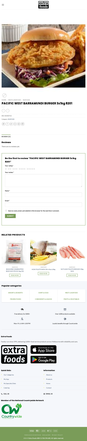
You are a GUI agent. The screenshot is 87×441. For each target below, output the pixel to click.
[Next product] (3, 110)
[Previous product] (7, 110)
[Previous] (1, 260)
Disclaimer (46, 435)
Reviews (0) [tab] (6, 137)
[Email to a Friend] (15, 124)
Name (7, 191)
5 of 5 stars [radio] (30, 169)
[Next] (85, 260)
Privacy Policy (57, 435)
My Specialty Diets (10, 383)
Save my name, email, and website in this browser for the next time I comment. (33, 211)
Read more (15, 275)
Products (49, 379)
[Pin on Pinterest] (19, 124)
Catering (6, 388)
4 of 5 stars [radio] (21, 169)
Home (4, 100)
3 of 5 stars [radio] (15, 169)
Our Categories (9, 375)
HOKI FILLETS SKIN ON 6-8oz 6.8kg (43, 269)
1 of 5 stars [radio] (5, 169)
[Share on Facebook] (7, 124)
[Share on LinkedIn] (22, 124)
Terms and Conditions (32, 435)
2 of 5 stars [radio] (9, 169)
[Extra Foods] (43, 5)
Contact (48, 388)
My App (6, 379)
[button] (3, 4)
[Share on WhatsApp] (3, 124)
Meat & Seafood (14, 100)
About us (49, 375)
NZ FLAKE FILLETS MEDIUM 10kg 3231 (72, 270)
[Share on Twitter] (11, 124)
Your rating (9, 166)
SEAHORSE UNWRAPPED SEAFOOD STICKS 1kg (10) (15, 270)
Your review (9, 172)
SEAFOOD (26, 100)
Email (7, 201)
